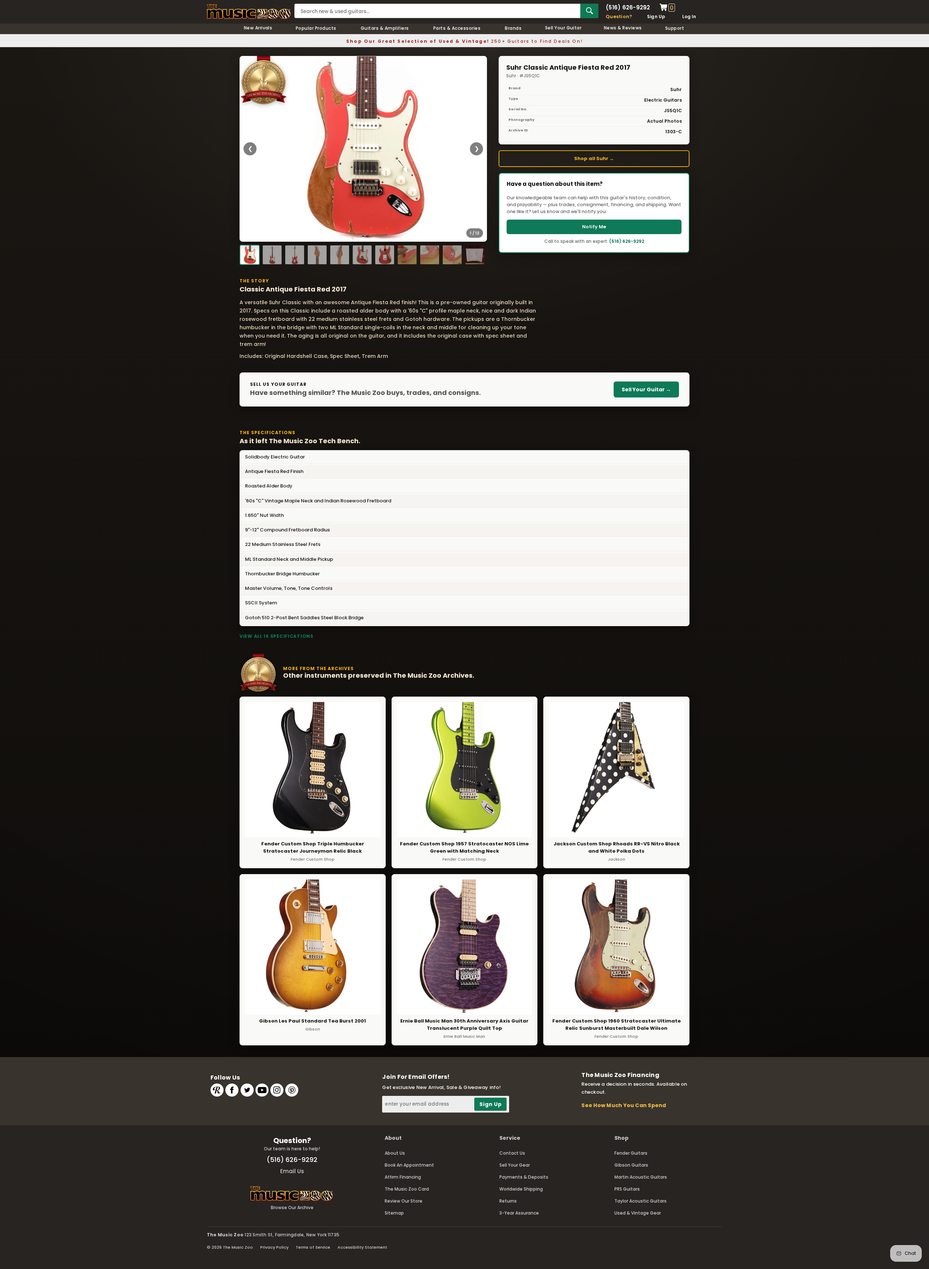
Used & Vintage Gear (637, 1213)
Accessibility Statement (362, 1247)
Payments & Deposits (523, 1177)
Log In (689, 16)
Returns (508, 1201)
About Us (395, 1153)
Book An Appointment (409, 1165)
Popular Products (316, 28)
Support (674, 28)
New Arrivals (258, 28)
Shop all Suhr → (594, 158)
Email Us (292, 1171)
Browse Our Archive (292, 1207)
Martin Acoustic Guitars (640, 1177)
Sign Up (656, 16)
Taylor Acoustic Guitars (640, 1201)
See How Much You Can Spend (623, 1105)
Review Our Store (403, 1201)
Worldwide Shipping (521, 1189)
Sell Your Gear (514, 1165)
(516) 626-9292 (628, 7)
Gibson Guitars (631, 1165)
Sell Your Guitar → (646, 389)
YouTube (262, 1090)
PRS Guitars (627, 1189)
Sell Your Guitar (563, 28)
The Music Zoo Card (407, 1189)
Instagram (276, 1090)
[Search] (589, 11)
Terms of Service (313, 1247)
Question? (619, 16)
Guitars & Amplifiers (385, 28)
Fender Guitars (630, 1153)
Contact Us (512, 1153)
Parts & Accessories (456, 28)
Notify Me (594, 226)
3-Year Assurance (519, 1213)
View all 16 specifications (277, 636)
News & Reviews (623, 28)
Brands (513, 28)
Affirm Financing (403, 1177)
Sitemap (394, 1213)
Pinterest (291, 1090)
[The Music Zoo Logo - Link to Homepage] (249, 12)
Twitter (247, 1090)
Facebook (231, 1090)
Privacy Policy (274, 1247)
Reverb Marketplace (217, 1090)
